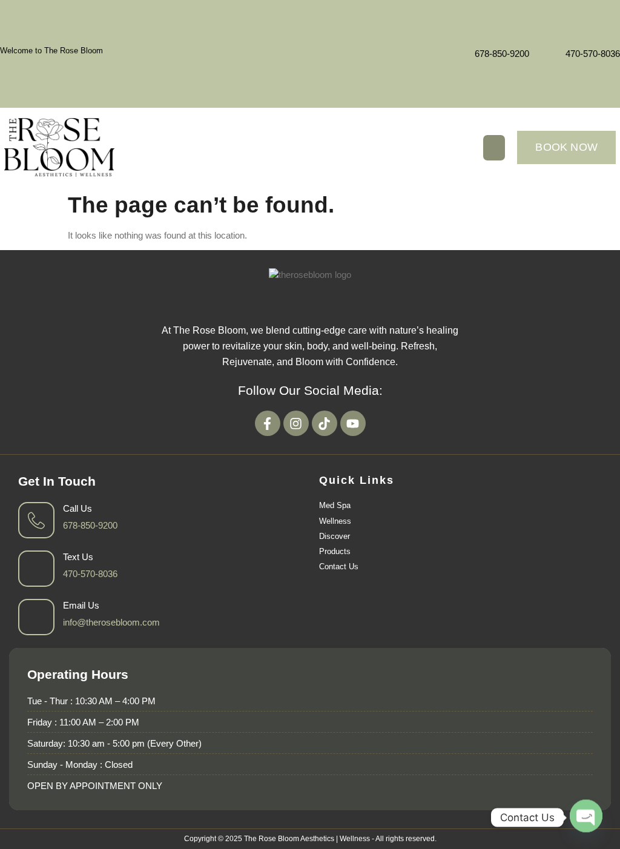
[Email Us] (36, 617)
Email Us (81, 605)
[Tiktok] (324, 423)
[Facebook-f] (267, 423)
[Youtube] (353, 423)
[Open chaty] (586, 817)
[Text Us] (36, 568)
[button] (494, 147)
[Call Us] (36, 520)
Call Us (77, 508)
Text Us (78, 557)
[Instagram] (296, 423)
